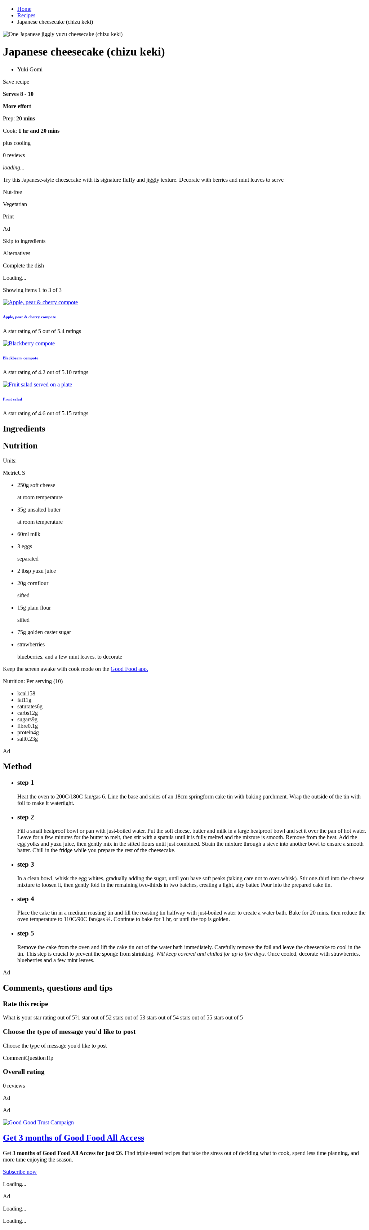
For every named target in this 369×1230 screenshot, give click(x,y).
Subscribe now (20, 1172)
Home (24, 9)
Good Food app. (129, 669)
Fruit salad (12, 399)
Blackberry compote (20, 358)
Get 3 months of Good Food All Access (73, 1137)
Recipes (26, 15)
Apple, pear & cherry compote (29, 317)
